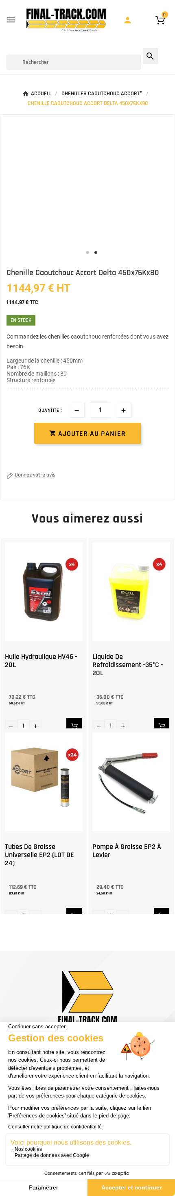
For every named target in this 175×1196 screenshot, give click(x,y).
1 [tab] (87, 253)
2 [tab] (96, 253)
